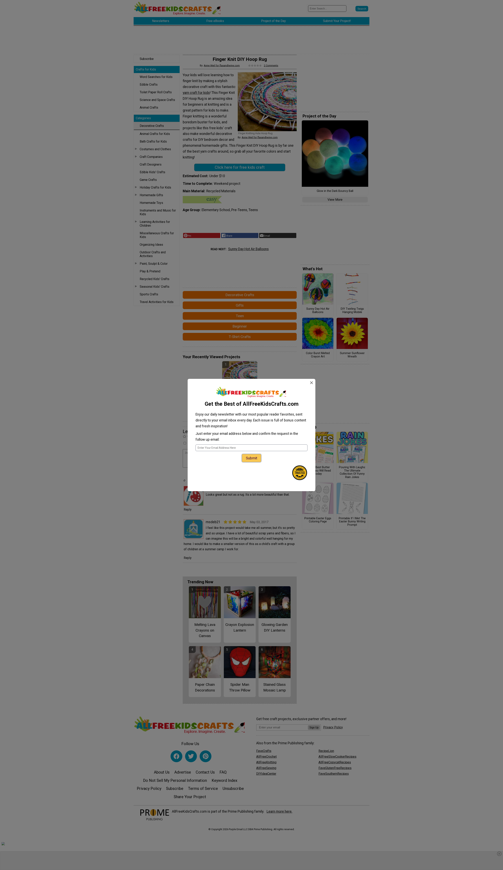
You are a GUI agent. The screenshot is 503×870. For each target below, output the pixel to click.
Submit (251, 458)
